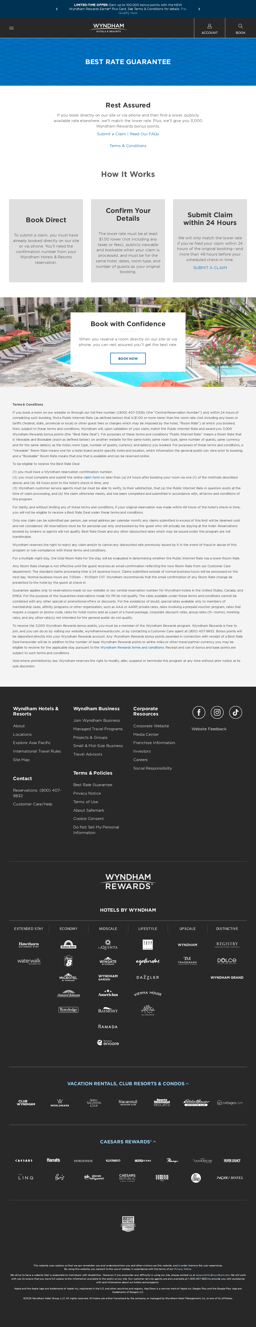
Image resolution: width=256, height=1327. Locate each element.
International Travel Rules (37, 751)
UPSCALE (188, 929)
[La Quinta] (108, 946)
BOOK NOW (128, 358)
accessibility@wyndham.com (213, 1275)
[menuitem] (11, 28)
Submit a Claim (111, 134)
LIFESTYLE (148, 929)
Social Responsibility (152, 768)
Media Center (145, 734)
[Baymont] (108, 1011)
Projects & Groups (90, 737)
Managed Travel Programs (98, 729)
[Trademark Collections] (187, 962)
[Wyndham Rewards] (128, 881)
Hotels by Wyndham (128, 910)
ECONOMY (69, 929)
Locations (22, 734)
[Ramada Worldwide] (108, 1027)
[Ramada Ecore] (108, 1043)
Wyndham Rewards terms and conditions (132, 647)
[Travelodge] (68, 1011)
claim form (92, 477)
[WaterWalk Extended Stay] (29, 962)
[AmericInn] (108, 995)
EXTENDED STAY (28, 929)
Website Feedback (209, 729)
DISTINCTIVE (227, 929)
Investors (142, 751)
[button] (56, 9)
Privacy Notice (87, 793)
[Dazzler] (147, 978)
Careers (140, 760)
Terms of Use (85, 802)
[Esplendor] (147, 962)
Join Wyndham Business (96, 720)
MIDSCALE (108, 929)
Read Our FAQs (144, 134)
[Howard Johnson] (68, 995)
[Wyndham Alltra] (147, 1011)
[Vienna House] (147, 995)
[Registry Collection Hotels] (227, 946)
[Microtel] (68, 978)
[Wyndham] (187, 946)
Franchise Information (154, 743)
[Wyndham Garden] (108, 978)
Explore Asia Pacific (32, 743)
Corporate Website (151, 726)
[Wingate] (108, 962)
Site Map (21, 760)
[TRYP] (147, 946)
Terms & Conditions (128, 146)
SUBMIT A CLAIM (210, 268)
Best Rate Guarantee (92, 785)
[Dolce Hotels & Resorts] (227, 962)
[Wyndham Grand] (227, 978)
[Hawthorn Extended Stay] (29, 946)
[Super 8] (68, 962)
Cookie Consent (88, 818)
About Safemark (88, 810)
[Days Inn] (68, 946)
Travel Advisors (87, 754)
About (19, 726)
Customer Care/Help (32, 804)
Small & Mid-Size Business (98, 746)
